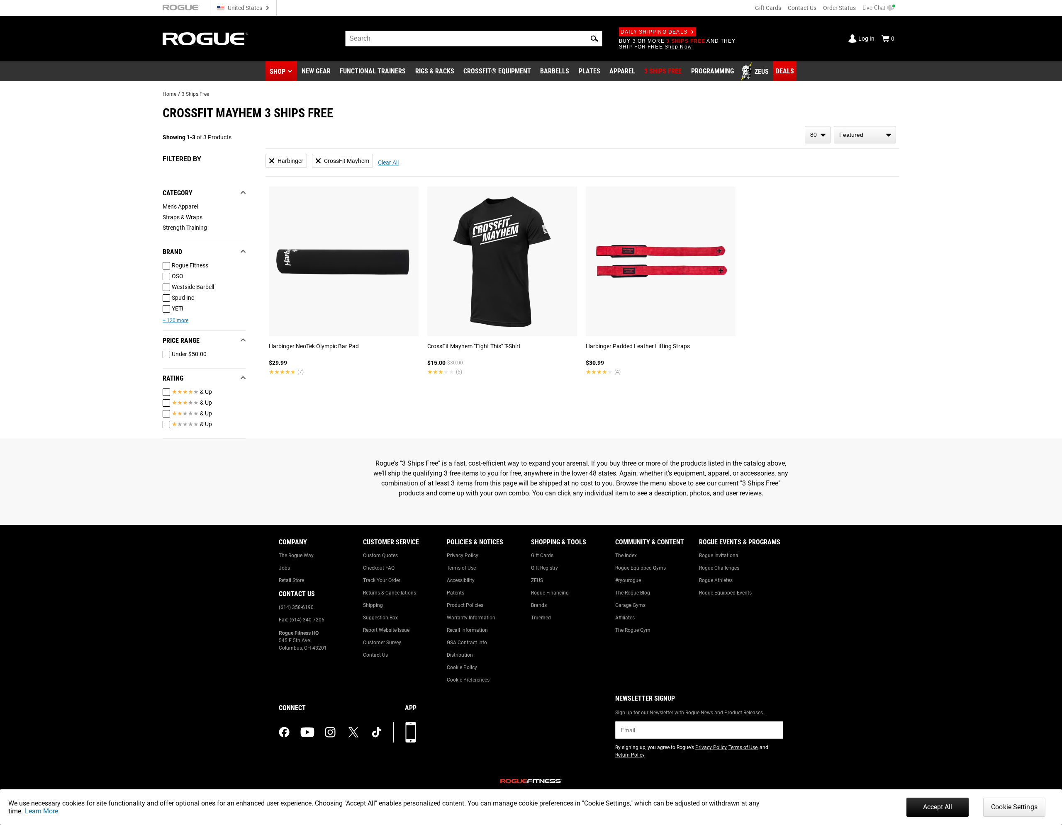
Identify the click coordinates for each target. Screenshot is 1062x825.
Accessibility (461, 580)
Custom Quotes (380, 555)
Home (169, 94)
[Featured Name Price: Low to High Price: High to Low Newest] (865, 134)
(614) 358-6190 (296, 607)
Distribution (460, 655)
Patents (455, 593)
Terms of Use (461, 568)
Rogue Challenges (719, 568)
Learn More (41, 811)
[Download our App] (410, 732)
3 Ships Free (195, 94)
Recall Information (467, 630)
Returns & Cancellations (389, 593)
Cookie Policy (462, 667)
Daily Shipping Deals (654, 32)
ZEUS (537, 580)
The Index (626, 555)
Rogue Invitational (719, 555)
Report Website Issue (386, 630)
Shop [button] (277, 71)
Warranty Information (471, 618)
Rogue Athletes (716, 580)
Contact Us (802, 8)
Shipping (373, 605)
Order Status (839, 8)
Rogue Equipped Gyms (640, 568)
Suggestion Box (380, 618)
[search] (473, 38)
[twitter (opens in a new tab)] (353, 732)
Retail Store (291, 580)
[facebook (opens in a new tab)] (284, 732)
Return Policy (630, 755)
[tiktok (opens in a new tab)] (376, 732)
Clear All (388, 162)
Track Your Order (381, 580)
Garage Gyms (630, 605)
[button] (594, 38)
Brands (539, 605)
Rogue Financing (550, 593)
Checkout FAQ (379, 568)
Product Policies (465, 605)
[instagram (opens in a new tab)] (330, 732)
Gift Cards (768, 8)
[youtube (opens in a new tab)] (307, 732)
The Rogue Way (296, 555)
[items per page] (818, 134)
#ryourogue (628, 580)
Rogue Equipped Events (725, 593)
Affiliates (625, 618)
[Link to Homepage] (205, 38)
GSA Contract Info (467, 642)
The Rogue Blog (632, 593)
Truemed (541, 618)
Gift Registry (544, 568)
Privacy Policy (462, 555)
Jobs (284, 568)
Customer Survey (382, 642)
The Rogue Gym (632, 630)
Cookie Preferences (468, 680)
